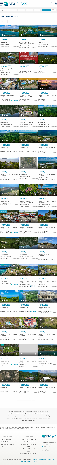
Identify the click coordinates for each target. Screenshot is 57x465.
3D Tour (4, 211)
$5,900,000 (43, 93)
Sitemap (35, 461)
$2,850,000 (5, 278)
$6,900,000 (5, 93)
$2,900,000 (43, 225)
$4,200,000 (43, 145)
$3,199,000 (5, 225)
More (36, 10)
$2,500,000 (43, 278)
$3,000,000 (24, 225)
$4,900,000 (24, 145)
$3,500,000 (24, 198)
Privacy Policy (50, 459)
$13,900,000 (5, 66)
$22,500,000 (5, 39)
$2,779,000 (24, 278)
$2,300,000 (24, 358)
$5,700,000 (5, 119)
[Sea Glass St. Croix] (13, 5)
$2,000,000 (43, 385)
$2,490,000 (24, 305)
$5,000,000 (43, 119)
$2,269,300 (5, 385)
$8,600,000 (24, 66)
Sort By (3, 21)
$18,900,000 (43, 39)
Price (20, 10)
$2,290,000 (43, 358)
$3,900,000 (5, 171)
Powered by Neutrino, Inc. (39, 459)
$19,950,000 (24, 39)
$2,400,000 (5, 331)
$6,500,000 (24, 93)
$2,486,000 (43, 305)
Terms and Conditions (25, 461)
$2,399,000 (5, 358)
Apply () (46, 10)
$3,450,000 (43, 198)
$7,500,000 (43, 66)
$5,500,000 (24, 119)
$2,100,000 (24, 385)
